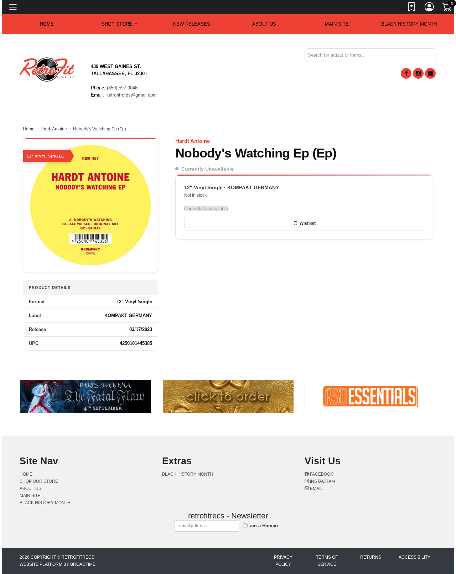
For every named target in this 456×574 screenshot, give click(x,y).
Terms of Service (327, 561)
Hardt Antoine (54, 128)
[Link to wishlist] (412, 8)
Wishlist (308, 223)
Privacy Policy (283, 561)
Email (316, 488)
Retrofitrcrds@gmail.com (131, 95)
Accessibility (414, 557)
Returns (370, 557)
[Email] (430, 73)
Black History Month (409, 24)
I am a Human (262, 525)
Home (29, 128)
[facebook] (406, 73)
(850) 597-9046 (122, 88)
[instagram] (418, 73)
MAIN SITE (337, 24)
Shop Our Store (39, 481)
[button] (119, 24)
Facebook (321, 474)
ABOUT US (264, 24)
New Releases (191, 24)
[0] (447, 8)
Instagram (322, 481)
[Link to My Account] (430, 8)
